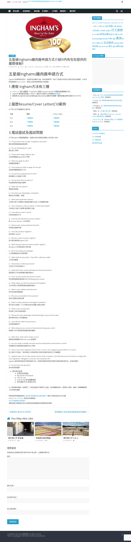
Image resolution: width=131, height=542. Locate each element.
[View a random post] (121, 11)
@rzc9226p (19, 398)
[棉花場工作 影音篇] (20, 423)
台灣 (114, 26)
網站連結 (56, 94)
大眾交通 (95, 30)
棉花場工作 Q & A (70, 438)
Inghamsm (40, 67)
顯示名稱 (11, 486)
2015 (93, 23)
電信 (110, 46)
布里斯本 (57, 67)
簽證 (118, 43)
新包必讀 (16, 11)
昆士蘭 (114, 34)
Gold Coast (103, 23)
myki (112, 23)
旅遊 (110, 34)
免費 (106, 26)
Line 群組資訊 (96, 140)
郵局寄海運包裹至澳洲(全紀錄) (112, 100)
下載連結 (30, 118)
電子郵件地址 (12, 497)
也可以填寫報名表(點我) (17, 401)
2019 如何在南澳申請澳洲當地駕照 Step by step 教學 (45, 2)
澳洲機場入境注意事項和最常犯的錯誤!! (72, 412)
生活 (101, 43)
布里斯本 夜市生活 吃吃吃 (19, 412)
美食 (121, 43)
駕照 (118, 46)
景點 (118, 34)
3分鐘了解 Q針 (105, 111)
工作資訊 (55, 11)
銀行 (107, 46)
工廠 (53, 67)
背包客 (95, 46)
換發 (98, 34)
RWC (119, 23)
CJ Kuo (22, 67)
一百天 (94, 26)
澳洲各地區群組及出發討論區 (36, 396)
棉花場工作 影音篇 (15, 438)
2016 (97, 23)
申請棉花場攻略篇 (43, 438)
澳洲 (68, 67)
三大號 (99, 26)
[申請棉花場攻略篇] (48, 423)
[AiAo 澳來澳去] (9, 11)
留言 (8, 456)
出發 (110, 25)
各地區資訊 (26, 11)
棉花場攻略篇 (98, 39)
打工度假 (63, 67)
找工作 (94, 34)
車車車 (103, 46)
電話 (114, 46)
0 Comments (30, 67)
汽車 (110, 38)
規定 (100, 46)
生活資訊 (45, 11)
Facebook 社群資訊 (98, 133)
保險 (103, 26)
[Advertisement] (108, 72)
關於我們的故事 (97, 143)
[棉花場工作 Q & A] (75, 423)
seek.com (15, 91)
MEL (109, 23)
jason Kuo (97, 119)
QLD (116, 23)
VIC (122, 23)
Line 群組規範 (96, 137)
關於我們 (72, 11)
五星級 (46, 67)
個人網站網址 (11, 509)
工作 (50, 67)
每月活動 (105, 39)
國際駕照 (119, 26)
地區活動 (37, 11)
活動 (113, 39)
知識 (115, 43)
